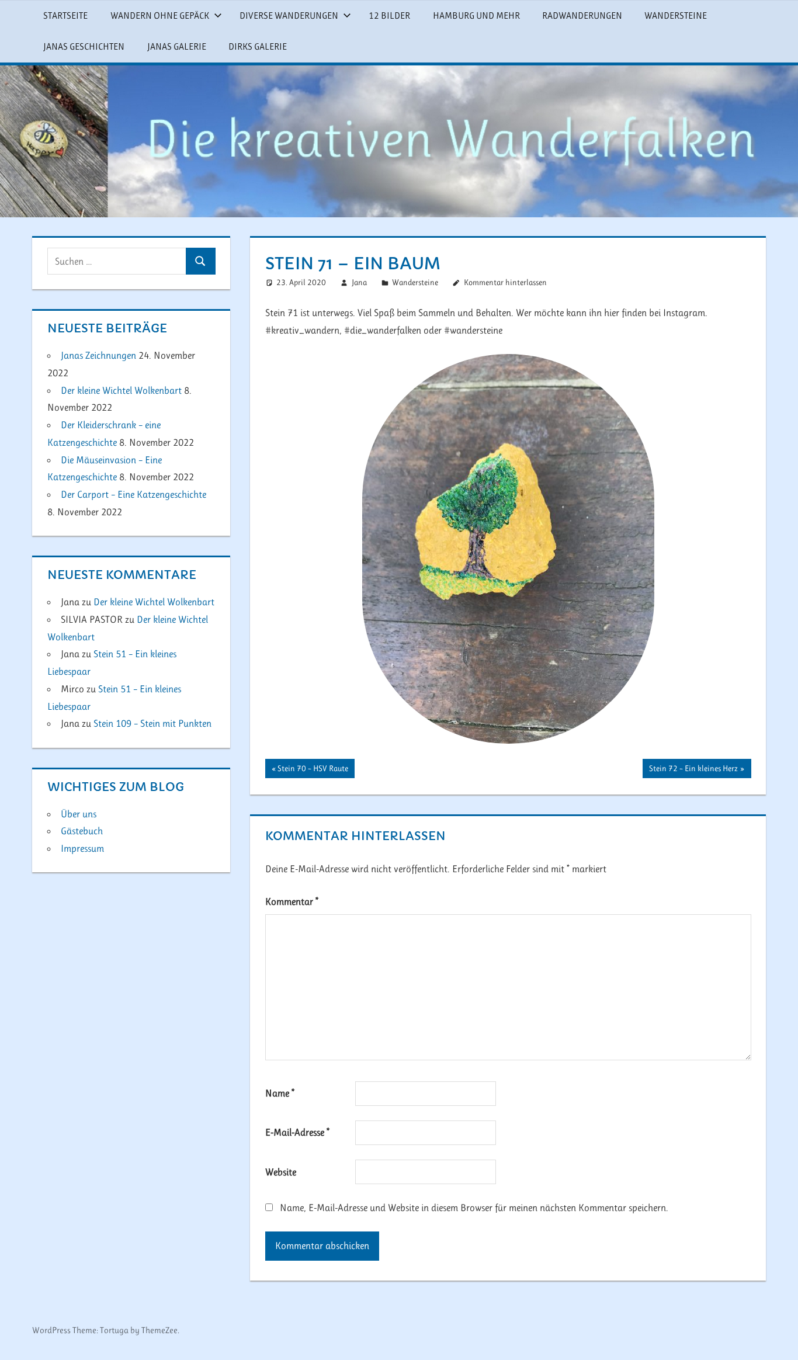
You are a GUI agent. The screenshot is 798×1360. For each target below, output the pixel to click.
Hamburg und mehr (476, 15)
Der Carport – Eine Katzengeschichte (133, 494)
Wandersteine (675, 15)
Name (279, 1093)
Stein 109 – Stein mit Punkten (152, 723)
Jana (359, 282)
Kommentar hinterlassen (505, 282)
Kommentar (291, 901)
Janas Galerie (176, 46)
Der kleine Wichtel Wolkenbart (121, 390)
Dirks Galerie (257, 46)
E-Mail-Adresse (297, 1132)
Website (280, 1172)
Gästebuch (82, 831)
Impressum (82, 848)
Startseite (65, 15)
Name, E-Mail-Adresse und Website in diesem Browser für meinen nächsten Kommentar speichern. (474, 1207)
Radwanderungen (582, 15)
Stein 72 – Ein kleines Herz (693, 770)
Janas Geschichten (83, 46)
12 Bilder (389, 15)
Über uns (78, 814)
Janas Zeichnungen (98, 355)
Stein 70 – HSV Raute (312, 770)
